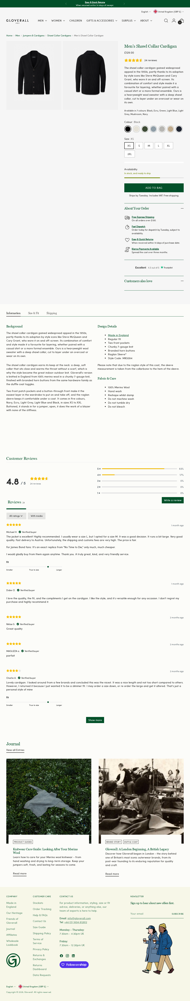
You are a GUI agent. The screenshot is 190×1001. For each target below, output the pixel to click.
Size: (129, 139)
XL (168, 145)
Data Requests (42, 975)
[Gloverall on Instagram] (67, 956)
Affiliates (11, 934)
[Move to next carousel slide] (180, 435)
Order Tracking (42, 909)
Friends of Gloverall (12, 920)
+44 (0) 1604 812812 (75, 922)
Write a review (172, 500)
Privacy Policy (41, 949)
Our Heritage (14, 913)
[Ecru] (136, 129)
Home (9, 35)
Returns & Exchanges (39, 957)
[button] (140, 469)
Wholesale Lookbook (12, 942)
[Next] (124, 3)
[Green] (144, 129)
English (144, 11)
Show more (95, 720)
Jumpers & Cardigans (33, 35)
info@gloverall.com (79, 918)
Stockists (38, 903)
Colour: (132, 122)
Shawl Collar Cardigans (59, 35)
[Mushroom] (170, 129)
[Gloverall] (17, 21)
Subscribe (178, 913)
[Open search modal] (166, 20)
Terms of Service (38, 941)
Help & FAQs (40, 915)
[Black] (127, 129)
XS (129, 145)
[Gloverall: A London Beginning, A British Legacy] (141, 801)
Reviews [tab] (16, 501)
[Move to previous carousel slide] (172, 436)
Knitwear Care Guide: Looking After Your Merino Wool (45, 851)
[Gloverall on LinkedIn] (73, 956)
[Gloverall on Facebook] (62, 956)
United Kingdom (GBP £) (169, 11)
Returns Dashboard (40, 967)
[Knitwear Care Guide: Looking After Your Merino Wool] (48, 801)
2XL (129, 154)
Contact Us (39, 921)
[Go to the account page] (174, 20)
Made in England (118, 335)
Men (17, 35)
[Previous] (66, 3)
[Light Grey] (162, 129)
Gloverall (28, 992)
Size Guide (39, 927)
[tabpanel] (95, 619)
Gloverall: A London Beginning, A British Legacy (137, 849)
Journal (10, 929)
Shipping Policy (42, 933)
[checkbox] (36, 516)
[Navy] (179, 129)
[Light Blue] (153, 129)
